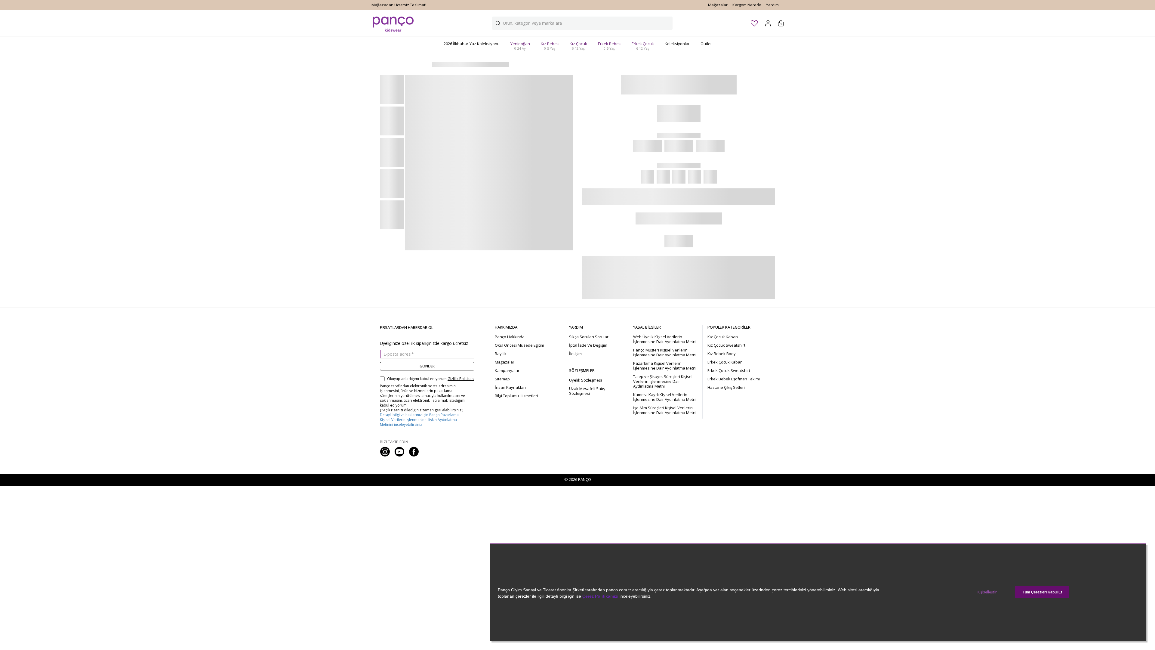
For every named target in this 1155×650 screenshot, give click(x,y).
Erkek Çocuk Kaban (725, 362)
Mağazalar (718, 5)
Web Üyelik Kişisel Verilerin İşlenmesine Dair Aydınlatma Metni (664, 339)
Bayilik (501, 353)
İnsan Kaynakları (510, 387)
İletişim (575, 353)
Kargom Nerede (746, 5)
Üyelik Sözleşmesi (585, 380)
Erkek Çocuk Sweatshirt (728, 370)
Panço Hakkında (510, 336)
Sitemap (502, 379)
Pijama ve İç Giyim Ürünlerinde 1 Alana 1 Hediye (414, 5)
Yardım (772, 5)
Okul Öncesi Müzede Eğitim (519, 345)
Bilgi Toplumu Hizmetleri (516, 395)
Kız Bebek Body (721, 353)
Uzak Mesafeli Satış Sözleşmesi (587, 391)
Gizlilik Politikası (461, 378)
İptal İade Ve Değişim (588, 345)
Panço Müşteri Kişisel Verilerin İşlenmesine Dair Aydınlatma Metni (664, 352)
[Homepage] (393, 23)
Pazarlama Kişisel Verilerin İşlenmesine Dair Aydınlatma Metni (664, 366)
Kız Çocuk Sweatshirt (726, 345)
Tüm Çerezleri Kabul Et (1042, 592)
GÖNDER (427, 366)
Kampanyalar (507, 370)
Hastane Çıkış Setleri (726, 387)
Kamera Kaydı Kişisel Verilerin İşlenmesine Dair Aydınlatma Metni (664, 397)
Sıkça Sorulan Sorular (588, 336)
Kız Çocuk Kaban (722, 336)
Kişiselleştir (987, 592)
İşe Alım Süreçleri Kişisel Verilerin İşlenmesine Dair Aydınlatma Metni (664, 410)
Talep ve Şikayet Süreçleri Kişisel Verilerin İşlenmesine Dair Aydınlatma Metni (662, 381)
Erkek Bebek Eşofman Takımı (733, 379)
